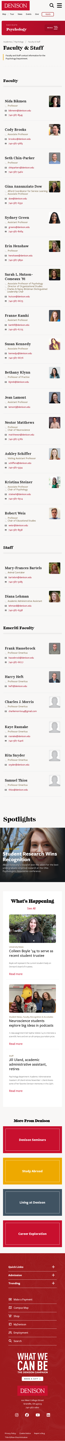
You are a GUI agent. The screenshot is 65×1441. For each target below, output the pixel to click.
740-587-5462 (15, 172)
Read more (16, 974)
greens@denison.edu (19, 227)
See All (31, 908)
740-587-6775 (15, 329)
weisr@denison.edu (18, 525)
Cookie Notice (25, 1433)
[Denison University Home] (32, 1395)
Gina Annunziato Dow (23, 186)
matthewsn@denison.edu (21, 434)
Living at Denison (32, 1202)
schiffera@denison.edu (20, 463)
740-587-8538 (15, 530)
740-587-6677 (15, 662)
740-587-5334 (15, 467)
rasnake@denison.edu (19, 736)
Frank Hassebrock (20, 648)
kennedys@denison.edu (20, 353)
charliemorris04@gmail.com (23, 711)
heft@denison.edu (18, 686)
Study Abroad (32, 1171)
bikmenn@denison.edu (20, 110)
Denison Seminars (32, 1139)
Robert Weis (15, 513)
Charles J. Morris (19, 701)
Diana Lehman (17, 596)
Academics (8, 42)
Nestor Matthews (19, 422)
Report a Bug (39, 1433)
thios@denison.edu (18, 789)
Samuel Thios (16, 780)
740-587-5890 (15, 260)
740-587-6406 (15, 740)
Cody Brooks (15, 129)
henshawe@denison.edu (20, 255)
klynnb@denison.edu (19, 382)
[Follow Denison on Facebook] (27, 1415)
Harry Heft (14, 676)
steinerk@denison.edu (20, 494)
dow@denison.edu (18, 198)
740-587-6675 (15, 301)
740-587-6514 (15, 498)
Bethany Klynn (17, 372)
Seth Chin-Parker (20, 158)
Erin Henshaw (17, 246)
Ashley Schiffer (18, 453)
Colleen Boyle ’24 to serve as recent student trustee (31, 953)
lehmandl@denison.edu (20, 605)
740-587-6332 (15, 203)
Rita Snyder (15, 755)
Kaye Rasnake (16, 727)
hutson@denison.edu (19, 296)
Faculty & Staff (34, 42)
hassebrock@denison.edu (21, 657)
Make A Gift (32, 1379)
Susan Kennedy (18, 344)
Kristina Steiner (19, 482)
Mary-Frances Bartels (23, 568)
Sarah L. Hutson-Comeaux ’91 (19, 276)
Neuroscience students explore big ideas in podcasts (31, 1023)
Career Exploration (32, 1233)
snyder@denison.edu (19, 764)
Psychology (19, 42)
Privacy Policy (10, 1433)
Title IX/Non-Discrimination (16, 1437)
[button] (51, 5)
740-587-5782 (15, 439)
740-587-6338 (15, 610)
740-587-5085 (15, 581)
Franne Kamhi (17, 315)
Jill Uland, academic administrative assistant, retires (28, 1064)
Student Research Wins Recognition (30, 856)
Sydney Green (17, 217)
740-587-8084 (15, 231)
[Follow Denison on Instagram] (16, 1415)
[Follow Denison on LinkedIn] (48, 1415)
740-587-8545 (15, 115)
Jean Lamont (15, 397)
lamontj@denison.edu (19, 407)
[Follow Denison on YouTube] (38, 1415)
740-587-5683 (15, 143)
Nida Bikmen (15, 101)
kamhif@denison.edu (19, 325)
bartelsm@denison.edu (20, 577)
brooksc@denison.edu (20, 139)
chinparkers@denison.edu (21, 167)
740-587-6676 (15, 357)
